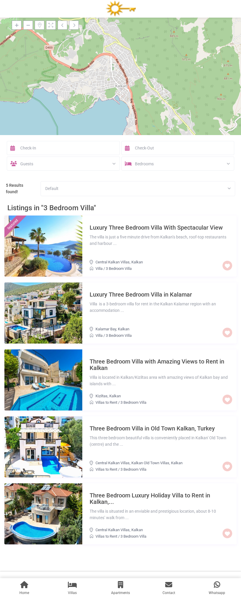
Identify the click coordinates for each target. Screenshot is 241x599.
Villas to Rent (106, 402)
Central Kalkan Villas (113, 262)
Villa (99, 268)
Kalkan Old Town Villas (150, 463)
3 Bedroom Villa (119, 268)
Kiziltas (102, 396)
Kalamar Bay (106, 329)
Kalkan (137, 262)
